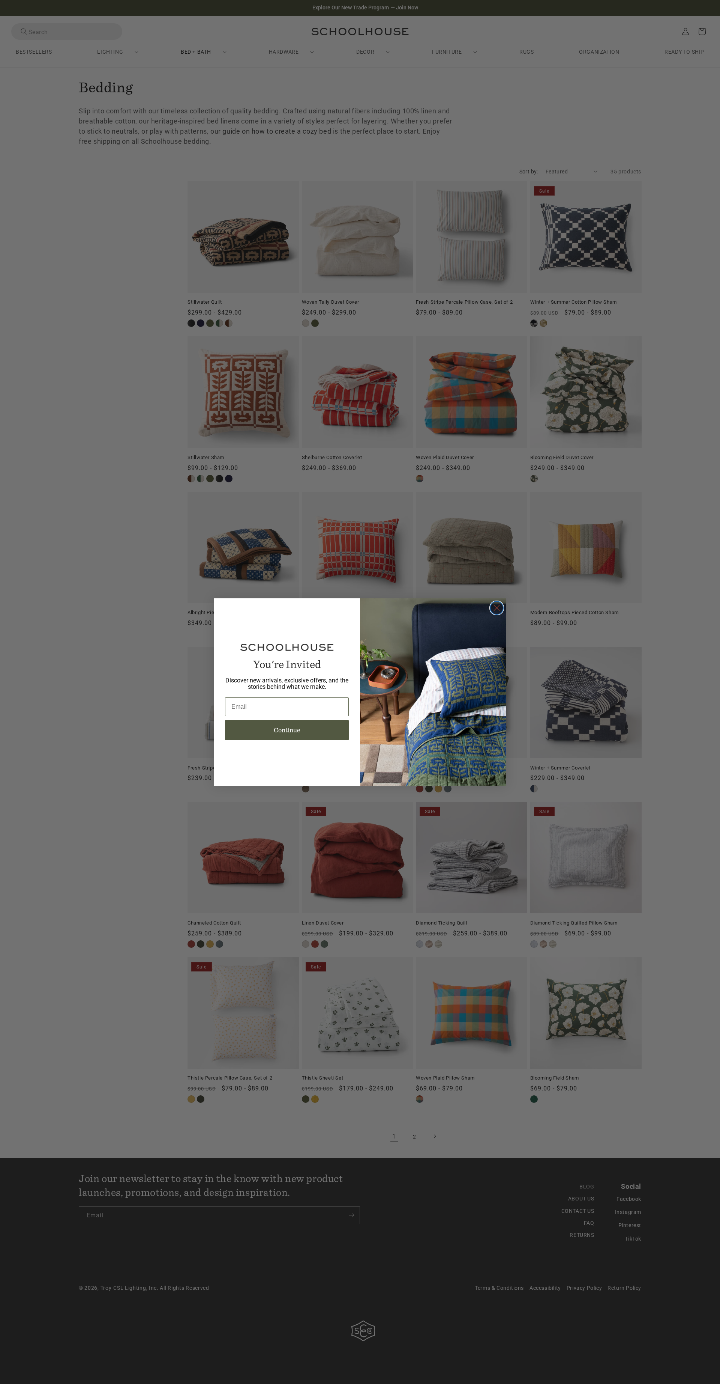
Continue (287, 730)
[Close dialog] (496, 607)
